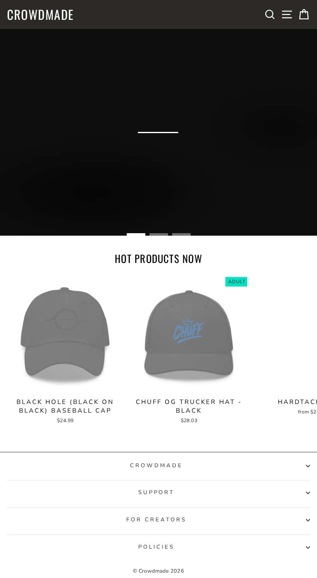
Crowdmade (40, 14)
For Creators (156, 519)
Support (156, 492)
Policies (156, 547)
